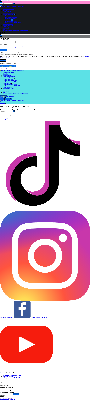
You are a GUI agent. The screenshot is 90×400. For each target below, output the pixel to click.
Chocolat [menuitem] (5, 10)
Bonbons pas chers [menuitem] (8, 25)
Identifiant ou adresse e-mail (7, 42)
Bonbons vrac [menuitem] (7, 19)
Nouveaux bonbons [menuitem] (8, 9)
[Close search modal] (1, 2)
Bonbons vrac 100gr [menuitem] (11, 21)
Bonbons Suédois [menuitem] (8, 24)
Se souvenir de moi (6, 47)
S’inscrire (5, 39)
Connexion (6, 38)
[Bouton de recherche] (14, 3)
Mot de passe (3, 44)
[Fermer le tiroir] (1, 5)
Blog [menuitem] (4, 29)
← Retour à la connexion (7, 68)
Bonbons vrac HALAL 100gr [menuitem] (13, 22)
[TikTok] (2, 33)
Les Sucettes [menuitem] (9, 15)
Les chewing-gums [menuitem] (11, 17)
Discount (2, 395)
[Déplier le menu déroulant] (15, 14)
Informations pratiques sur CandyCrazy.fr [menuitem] (15, 30)
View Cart (3, 399)
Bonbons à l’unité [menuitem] (8, 14)
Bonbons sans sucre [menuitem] (9, 13)
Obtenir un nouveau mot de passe (7, 66)
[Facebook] (4, 33)
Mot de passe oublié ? (17, 47)
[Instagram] (1, 33)
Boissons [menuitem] (5, 26)
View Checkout (10, 399)
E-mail (1, 52)
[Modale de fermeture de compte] (1, 36)
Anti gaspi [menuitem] (6, 28)
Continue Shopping (6, 398)
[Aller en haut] (0, 34)
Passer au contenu (5, 0)
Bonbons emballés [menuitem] (10, 18)
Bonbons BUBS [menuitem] (7, 11)
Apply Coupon (15, 394)
